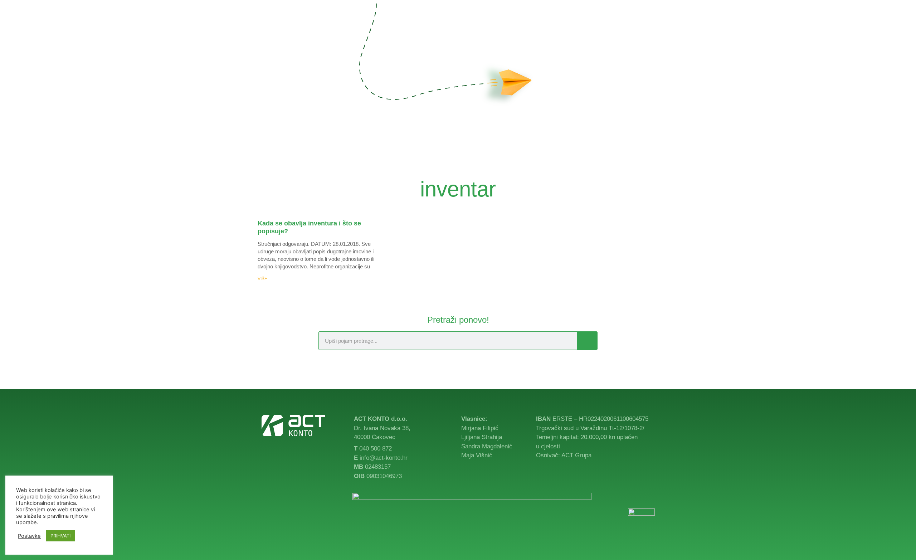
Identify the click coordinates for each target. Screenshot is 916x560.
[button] (623, 28)
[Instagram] (657, 28)
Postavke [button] (29, 536)
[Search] (587, 341)
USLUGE (438, 28)
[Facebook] (643, 28)
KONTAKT (597, 28)
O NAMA (472, 28)
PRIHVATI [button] (60, 536)
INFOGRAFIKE (515, 28)
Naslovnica (396, 28)
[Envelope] (650, 497)
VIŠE (262, 278)
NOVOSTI (559, 28)
